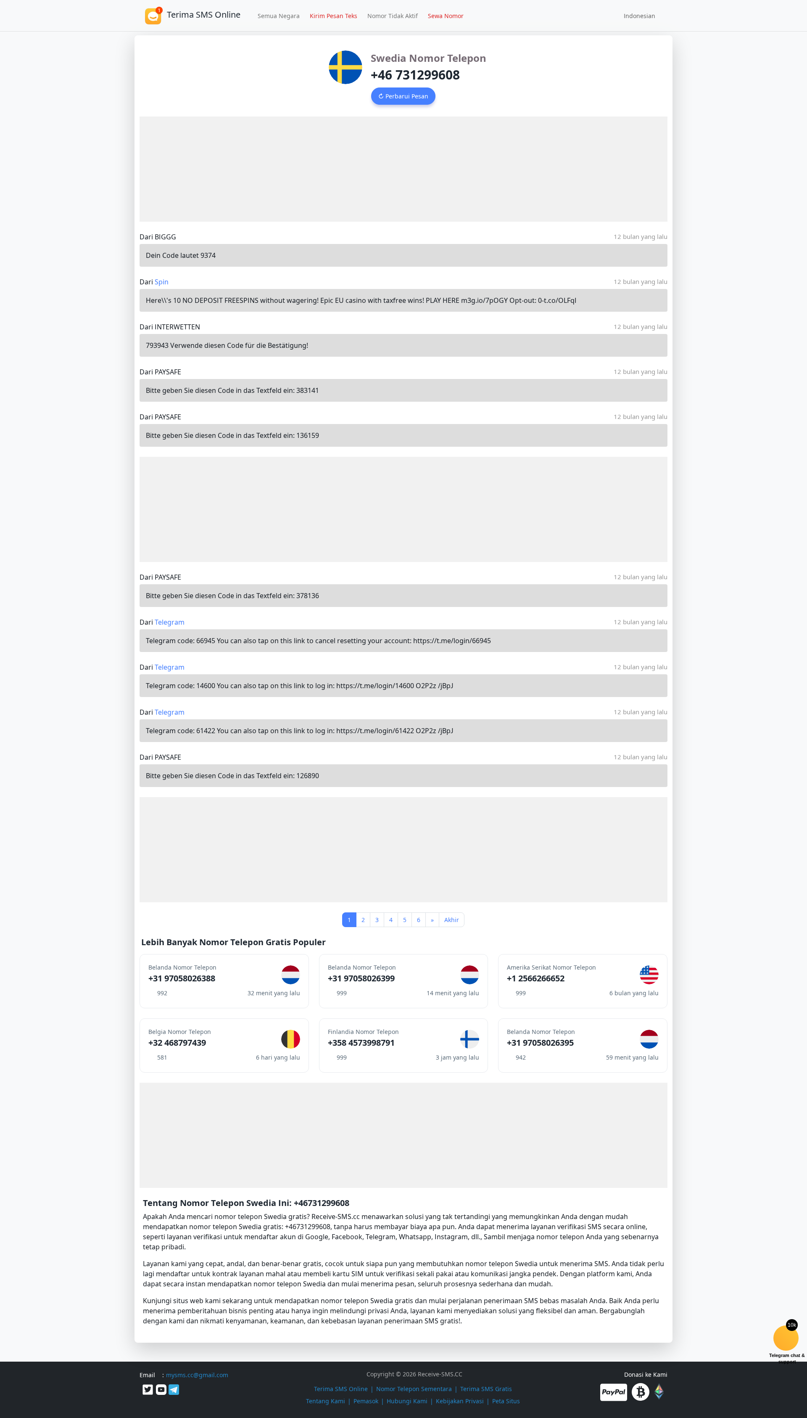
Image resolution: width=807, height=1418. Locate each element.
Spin (162, 281)
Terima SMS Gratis (486, 1389)
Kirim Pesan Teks (333, 16)
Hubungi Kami (407, 1401)
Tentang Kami (325, 1401)
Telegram (170, 622)
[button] (636, 15)
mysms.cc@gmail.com (197, 1375)
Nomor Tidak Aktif (392, 16)
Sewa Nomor (446, 16)
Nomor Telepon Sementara (414, 1389)
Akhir (451, 920)
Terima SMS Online (341, 1389)
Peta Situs (506, 1401)
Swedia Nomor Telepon (428, 58)
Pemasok (365, 1401)
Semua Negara (279, 16)
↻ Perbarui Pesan (403, 96)
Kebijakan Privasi (460, 1401)
